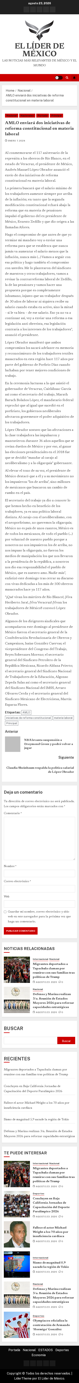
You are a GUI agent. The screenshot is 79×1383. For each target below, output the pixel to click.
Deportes (38, 1193)
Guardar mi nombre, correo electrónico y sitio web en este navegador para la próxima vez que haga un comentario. (39, 916)
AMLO (26, 712)
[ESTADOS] (39, 9)
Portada (42, 115)
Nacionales (27, 115)
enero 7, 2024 (16, 140)
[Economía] (52, 9)
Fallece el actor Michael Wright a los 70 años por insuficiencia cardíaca (50, 1232)
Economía (39, 1355)
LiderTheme (22, 1378)
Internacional (40, 959)
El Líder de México (39, 50)
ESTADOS (45, 1350)
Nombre (10, 866)
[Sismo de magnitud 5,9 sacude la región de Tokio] (17, 1264)
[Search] (67, 77)
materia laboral (63, 717)
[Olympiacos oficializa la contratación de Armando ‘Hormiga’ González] (17, 1325)
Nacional (12, 115)
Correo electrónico (17, 881)
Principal (56, 115)
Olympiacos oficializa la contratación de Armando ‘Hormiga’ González (51, 1325)
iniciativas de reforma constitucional (28, 717)
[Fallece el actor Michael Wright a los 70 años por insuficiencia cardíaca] (17, 1234)
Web (6, 896)
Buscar (13, 1028)
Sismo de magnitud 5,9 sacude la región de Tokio (36, 1119)
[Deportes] (46, 9)
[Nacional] (33, 9)
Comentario (13, 813)
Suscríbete (74, 78)
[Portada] (26, 9)
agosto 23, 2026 (46, 982)
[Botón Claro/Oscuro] (59, 78)
